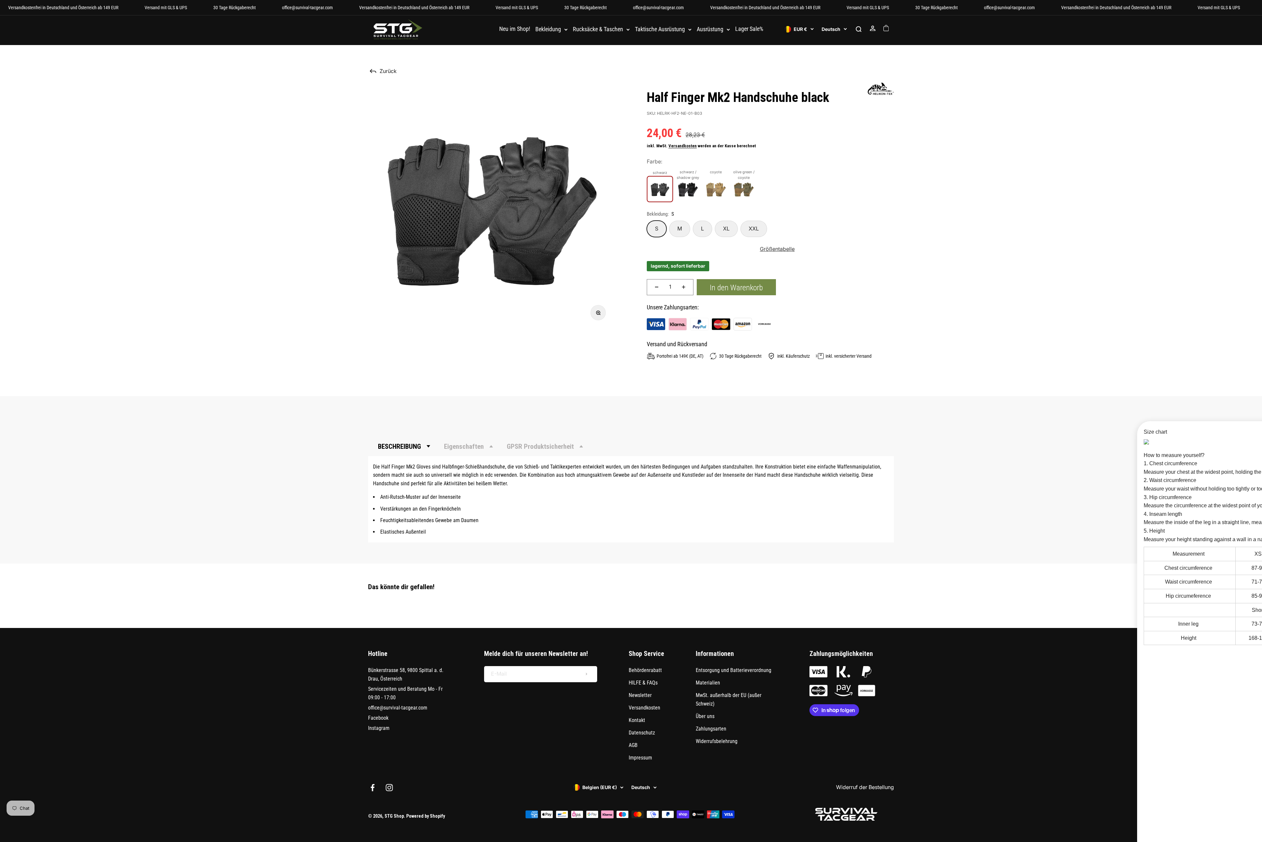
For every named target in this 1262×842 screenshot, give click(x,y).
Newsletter (640, 695)
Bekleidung (548, 30)
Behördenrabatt (645, 670)
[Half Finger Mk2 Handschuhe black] (660, 189)
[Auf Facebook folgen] (372, 787)
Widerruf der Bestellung (865, 787)
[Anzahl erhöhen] (683, 287)
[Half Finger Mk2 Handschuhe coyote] (716, 189)
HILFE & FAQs (643, 683)
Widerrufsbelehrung (716, 741)
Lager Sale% (749, 29)
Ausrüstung (710, 30)
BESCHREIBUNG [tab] (399, 446)
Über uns (705, 716)
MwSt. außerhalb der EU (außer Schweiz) (728, 699)
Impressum (640, 758)
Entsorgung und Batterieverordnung (733, 670)
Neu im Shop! (514, 29)
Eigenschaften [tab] (464, 446)
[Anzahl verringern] (656, 287)
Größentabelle (777, 249)
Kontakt (637, 720)
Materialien (708, 683)
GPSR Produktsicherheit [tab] (540, 446)
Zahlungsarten (711, 729)
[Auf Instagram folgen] (389, 787)
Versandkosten (682, 145)
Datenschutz (642, 733)
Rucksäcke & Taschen (598, 30)
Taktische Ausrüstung (660, 30)
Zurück (388, 71)
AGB (633, 745)
